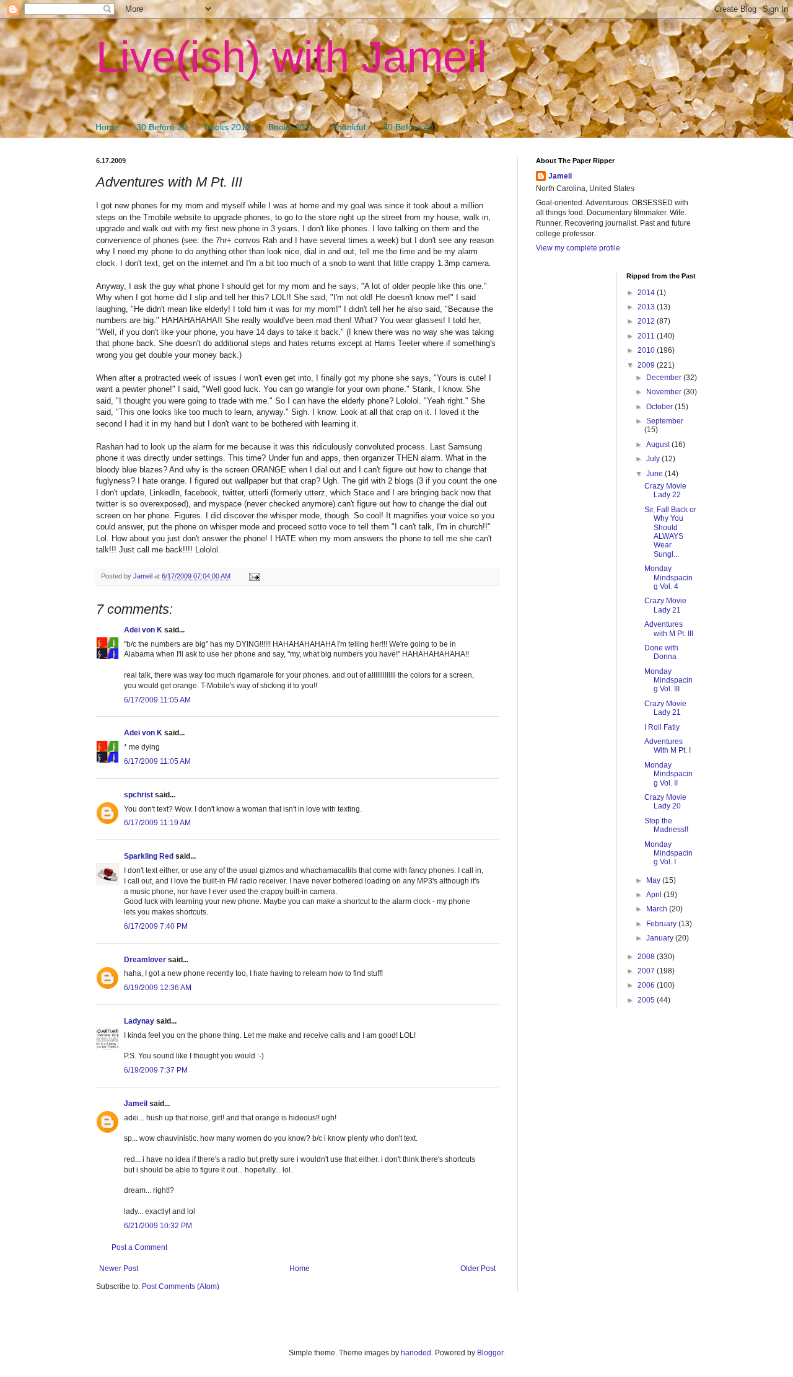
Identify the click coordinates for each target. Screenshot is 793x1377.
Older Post (478, 1268)
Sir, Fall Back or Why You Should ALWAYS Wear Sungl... (670, 532)
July (654, 458)
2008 (647, 956)
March (657, 909)
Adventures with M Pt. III (668, 628)
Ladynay (139, 1021)
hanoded (416, 1352)
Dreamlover (145, 959)
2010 (647, 350)
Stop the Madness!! (666, 825)
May (654, 880)
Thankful (348, 127)
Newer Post (118, 1268)
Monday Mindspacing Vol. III (668, 680)
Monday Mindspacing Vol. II (668, 774)
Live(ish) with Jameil (291, 57)
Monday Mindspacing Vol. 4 (668, 577)
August (659, 444)
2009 (647, 365)
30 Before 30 (161, 127)
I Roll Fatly (662, 727)
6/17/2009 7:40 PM (156, 926)
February (662, 923)
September (664, 421)
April (655, 894)
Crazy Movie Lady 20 (665, 801)
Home (107, 127)
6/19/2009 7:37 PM (156, 1070)
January (660, 938)
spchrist (138, 794)
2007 (647, 971)
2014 (647, 292)
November (664, 391)
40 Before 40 (408, 127)
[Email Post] (254, 576)
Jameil (135, 1103)
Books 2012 (227, 127)
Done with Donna (661, 652)
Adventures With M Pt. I (667, 746)
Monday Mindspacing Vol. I (668, 853)
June (655, 473)
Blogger (490, 1352)
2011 (647, 336)
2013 (647, 307)
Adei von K (143, 630)
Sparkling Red (148, 856)
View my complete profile (578, 248)
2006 (647, 985)
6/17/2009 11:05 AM (157, 700)
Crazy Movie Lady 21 (665, 605)
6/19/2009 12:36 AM (157, 987)
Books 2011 (291, 127)
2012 (647, 321)
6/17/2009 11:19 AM (157, 822)
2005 (647, 1000)
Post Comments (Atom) (180, 1286)
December (664, 377)
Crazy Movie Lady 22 (665, 490)
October (660, 406)
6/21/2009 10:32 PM (158, 1225)
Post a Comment (139, 1247)
